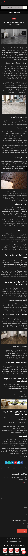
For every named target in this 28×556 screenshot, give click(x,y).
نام (26, 501)
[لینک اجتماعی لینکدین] (12, 462)
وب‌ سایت (24, 514)
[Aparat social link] (7, 546)
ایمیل (25, 507)
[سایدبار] (26, 169)
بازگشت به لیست (14, 467)
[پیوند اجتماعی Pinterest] (15, 462)
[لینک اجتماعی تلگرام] (6, 462)
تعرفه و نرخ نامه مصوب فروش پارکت (7, 7)
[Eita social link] (11, 546)
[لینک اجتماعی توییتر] (18, 462)
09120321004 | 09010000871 (11, 538)
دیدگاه (25, 483)
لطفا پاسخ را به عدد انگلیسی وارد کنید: (18, 520)
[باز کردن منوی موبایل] (26, 2)
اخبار (14, 18)
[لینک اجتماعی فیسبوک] (21, 462)
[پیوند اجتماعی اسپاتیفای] (14, 546)
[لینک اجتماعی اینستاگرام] (23, 546)
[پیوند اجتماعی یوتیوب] (21, 546)
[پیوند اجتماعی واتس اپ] (9, 462)
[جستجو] (2, 2)
